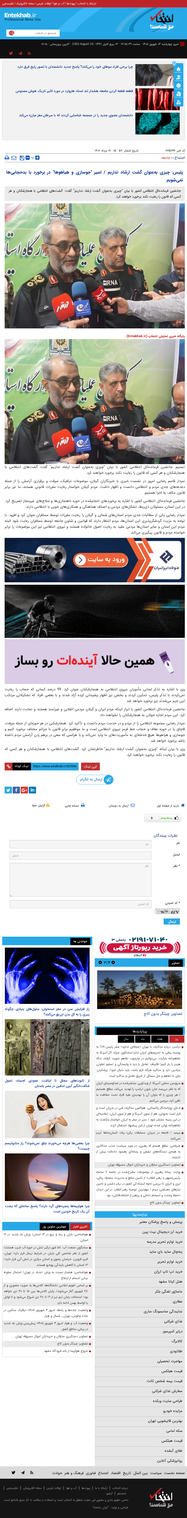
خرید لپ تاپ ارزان (168, 1272)
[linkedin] (32, 790)
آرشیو (109, 1493)
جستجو (121, 1493)
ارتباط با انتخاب (86, 3)
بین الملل (140, 1473)
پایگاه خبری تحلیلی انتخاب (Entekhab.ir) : (155, 336)
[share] (11, 53)
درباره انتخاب (120, 1488)
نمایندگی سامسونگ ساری (163, 1311)
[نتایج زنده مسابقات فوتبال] (178, 101)
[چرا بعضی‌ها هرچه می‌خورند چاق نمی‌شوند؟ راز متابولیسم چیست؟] (47, 1114)
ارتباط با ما (101, 1488)
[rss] (29, 53)
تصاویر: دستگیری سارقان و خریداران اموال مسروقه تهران (144, 1164)
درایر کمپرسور (172, 1331)
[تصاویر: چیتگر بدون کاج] (139, 989)
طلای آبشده (173, 1451)
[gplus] (24, 790)
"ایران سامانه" (101, 1507)
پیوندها (70, 3)
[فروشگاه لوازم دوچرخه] (95, 611)
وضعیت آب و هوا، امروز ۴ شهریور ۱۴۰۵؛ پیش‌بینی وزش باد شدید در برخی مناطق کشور (46, 1326)
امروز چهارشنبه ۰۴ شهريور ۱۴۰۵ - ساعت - (149, 44)
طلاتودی (176, 1351)
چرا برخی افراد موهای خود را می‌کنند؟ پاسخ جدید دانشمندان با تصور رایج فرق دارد (75, 66)
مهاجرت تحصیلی (169, 1361)
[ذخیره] (22, 158)
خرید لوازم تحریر (170, 1262)
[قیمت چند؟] (178, 77)
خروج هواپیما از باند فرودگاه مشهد (66, 1350)
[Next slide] (100, 962)
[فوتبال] (178, 85)
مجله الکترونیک (25, 3)
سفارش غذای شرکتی (167, 1391)
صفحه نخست (174, 1473)
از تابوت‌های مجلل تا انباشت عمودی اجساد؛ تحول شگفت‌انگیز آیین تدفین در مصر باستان (47, 1083)
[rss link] (31, 1472)
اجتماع (180, 158)
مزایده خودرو (172, 1411)
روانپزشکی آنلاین (169, 1461)
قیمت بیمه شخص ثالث (164, 1381)
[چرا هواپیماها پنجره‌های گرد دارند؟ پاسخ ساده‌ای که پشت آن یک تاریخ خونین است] (47, 1177)
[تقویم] (178, 93)
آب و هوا (58, 3)
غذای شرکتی (173, 1321)
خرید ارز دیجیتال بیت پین (162, 1232)
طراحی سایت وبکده (167, 1401)
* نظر (176, 865)
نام (178, 843)
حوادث (57, 1473)
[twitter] (8, 790)
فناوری (91, 1473)
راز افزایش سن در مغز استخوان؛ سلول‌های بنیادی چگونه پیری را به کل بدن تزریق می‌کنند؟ (47, 1011)
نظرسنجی (8, 3)
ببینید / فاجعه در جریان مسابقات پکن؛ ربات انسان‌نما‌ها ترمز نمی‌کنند (138, 1135)
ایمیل (176, 854)
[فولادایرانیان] (95, 560)
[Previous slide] (113, 962)
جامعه (165, 158)
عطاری (177, 1301)
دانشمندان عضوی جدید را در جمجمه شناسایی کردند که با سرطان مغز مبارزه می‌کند (76, 115)
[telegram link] (22, 1472)
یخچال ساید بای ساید (165, 1252)
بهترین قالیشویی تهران (165, 1421)
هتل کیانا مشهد (170, 1281)
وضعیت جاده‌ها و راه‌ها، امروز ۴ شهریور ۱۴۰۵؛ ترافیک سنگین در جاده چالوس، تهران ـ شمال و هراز (46, 1313)
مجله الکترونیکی (32, 1488)
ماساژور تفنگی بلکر (168, 1291)
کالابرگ (177, 1341)
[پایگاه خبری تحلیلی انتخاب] (163, 22)
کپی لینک (90, 766)
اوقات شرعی (44, 3)
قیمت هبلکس (171, 1371)
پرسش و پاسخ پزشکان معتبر (161, 1222)
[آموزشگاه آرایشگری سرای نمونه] (95, 661)
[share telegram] (20, 53)
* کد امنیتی (172, 903)
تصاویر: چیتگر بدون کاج (163, 1014)
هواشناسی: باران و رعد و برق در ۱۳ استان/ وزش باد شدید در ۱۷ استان (46, 1237)
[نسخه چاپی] (7, 158)
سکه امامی (174, 1431)
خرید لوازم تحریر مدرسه (164, 1242)
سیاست (156, 1473)
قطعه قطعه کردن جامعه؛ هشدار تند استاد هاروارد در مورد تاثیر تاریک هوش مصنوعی (74, 91)
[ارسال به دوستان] (13, 158)
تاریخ (127, 1473)
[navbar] (182, 44)
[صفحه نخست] (178, 68)
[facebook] (16, 790)
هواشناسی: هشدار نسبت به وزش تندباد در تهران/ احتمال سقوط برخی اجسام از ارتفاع (46, 1275)
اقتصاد (116, 1473)
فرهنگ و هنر (74, 1473)
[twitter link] (13, 1472)
